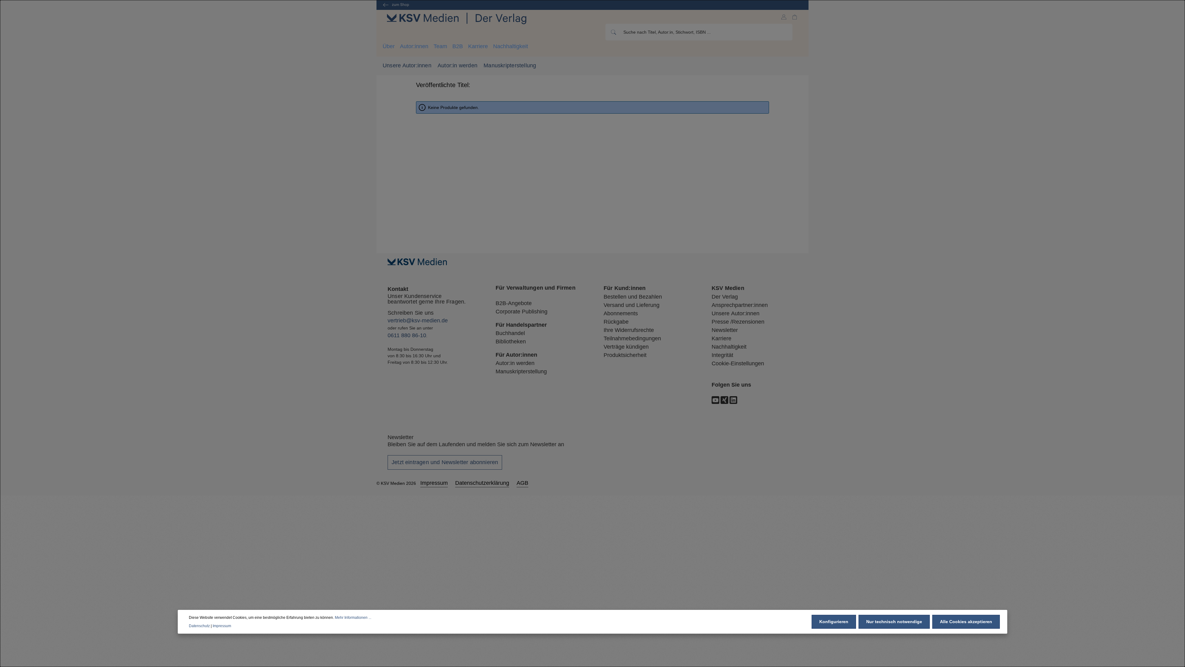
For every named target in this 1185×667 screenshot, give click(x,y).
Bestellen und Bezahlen (633, 297)
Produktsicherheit (625, 355)
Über (389, 46)
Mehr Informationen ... (353, 617)
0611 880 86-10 (407, 335)
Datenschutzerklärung (482, 483)
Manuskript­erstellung (521, 371)
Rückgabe (616, 322)
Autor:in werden (457, 65)
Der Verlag (725, 297)
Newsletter (725, 330)
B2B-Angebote (514, 303)
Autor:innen (414, 46)
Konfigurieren (833, 621)
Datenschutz (199, 626)
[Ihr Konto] (784, 17)
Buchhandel (510, 333)
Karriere (478, 46)
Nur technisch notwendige (894, 621)
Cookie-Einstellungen (738, 363)
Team (440, 46)
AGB (522, 483)
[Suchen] (613, 32)
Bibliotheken (511, 341)
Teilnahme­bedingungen (632, 338)
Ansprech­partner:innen (740, 305)
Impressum (434, 483)
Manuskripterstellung (510, 65)
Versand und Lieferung (631, 305)
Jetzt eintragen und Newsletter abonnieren (445, 462)
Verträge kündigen (626, 347)
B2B (457, 46)
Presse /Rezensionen (738, 322)
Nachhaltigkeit (510, 46)
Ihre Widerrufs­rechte (629, 330)
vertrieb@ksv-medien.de (418, 320)
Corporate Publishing (521, 311)
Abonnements (621, 313)
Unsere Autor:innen (407, 65)
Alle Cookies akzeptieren (966, 621)
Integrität (722, 355)
